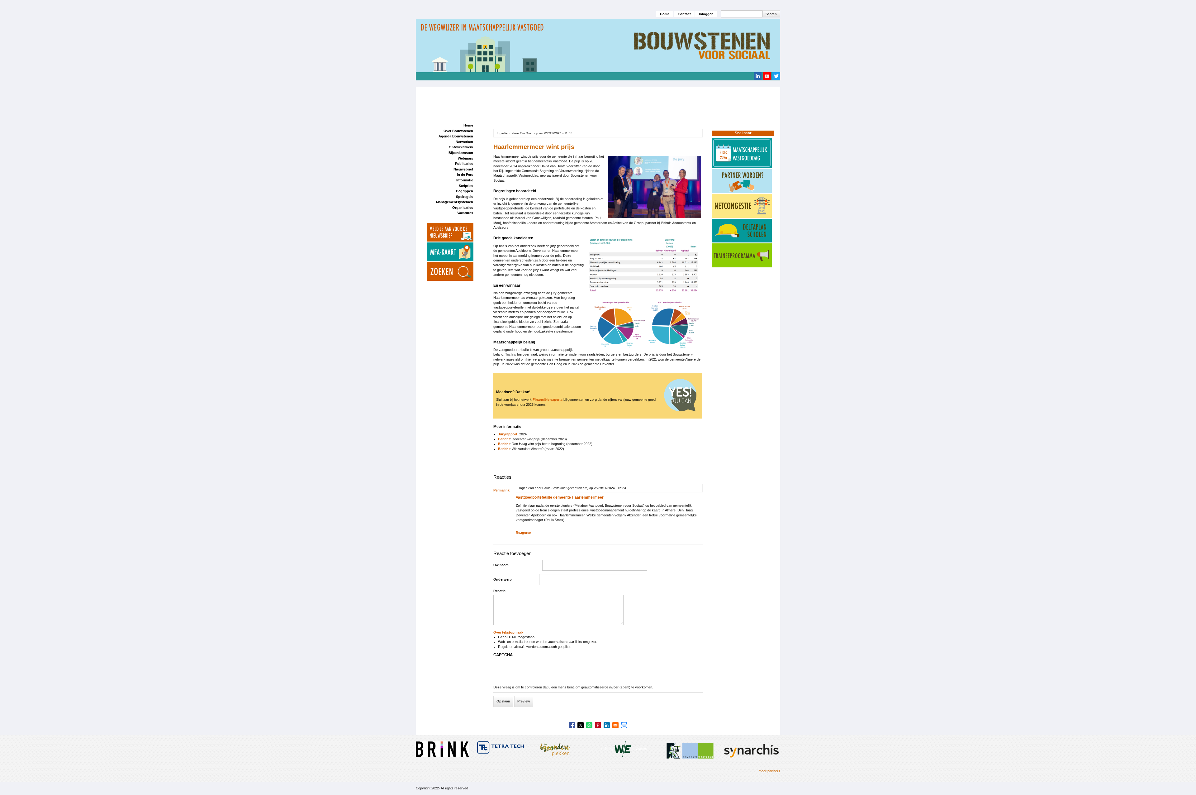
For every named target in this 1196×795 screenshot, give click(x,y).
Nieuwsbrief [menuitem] (463, 169)
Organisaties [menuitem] (462, 207)
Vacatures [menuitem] (465, 213)
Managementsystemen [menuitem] (454, 202)
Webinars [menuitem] (465, 158)
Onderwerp (502, 579)
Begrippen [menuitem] (464, 191)
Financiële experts (547, 399)
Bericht (504, 439)
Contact (684, 14)
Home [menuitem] (468, 125)
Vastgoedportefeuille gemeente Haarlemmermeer (560, 497)
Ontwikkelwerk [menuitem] (461, 147)
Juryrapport (507, 434)
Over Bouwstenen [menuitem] (458, 131)
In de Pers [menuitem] (465, 174)
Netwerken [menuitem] (464, 142)
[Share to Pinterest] (598, 725)
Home (665, 14)
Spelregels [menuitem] (464, 197)
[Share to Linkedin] (607, 725)
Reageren (523, 532)
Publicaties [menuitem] (464, 163)
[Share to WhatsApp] (589, 725)
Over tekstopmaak (508, 632)
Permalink (501, 490)
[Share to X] (580, 725)
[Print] (624, 725)
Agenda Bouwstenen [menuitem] (456, 136)
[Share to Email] (615, 725)
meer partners (769, 771)
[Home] (598, 45)
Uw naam (501, 565)
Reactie (499, 591)
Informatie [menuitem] (464, 180)
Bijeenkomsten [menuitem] (460, 153)
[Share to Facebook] (572, 725)
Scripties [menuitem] (466, 186)
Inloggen (706, 14)
